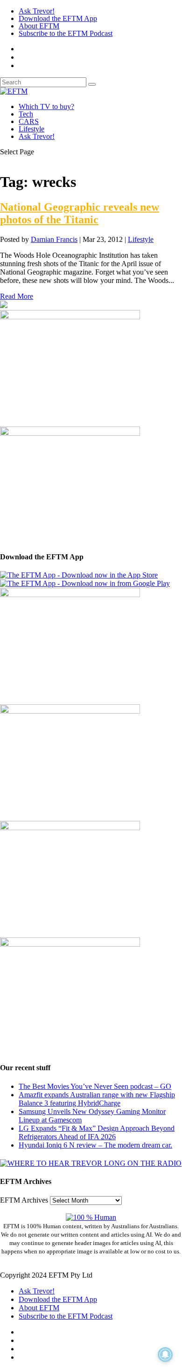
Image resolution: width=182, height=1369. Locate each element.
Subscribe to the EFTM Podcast (65, 33)
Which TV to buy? (46, 106)
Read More (16, 296)
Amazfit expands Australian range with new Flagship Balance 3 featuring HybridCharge (97, 1099)
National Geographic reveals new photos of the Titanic (79, 213)
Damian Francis (54, 239)
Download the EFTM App (58, 18)
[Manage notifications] (165, 1354)
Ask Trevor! (37, 11)
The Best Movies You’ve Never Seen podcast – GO (95, 1086)
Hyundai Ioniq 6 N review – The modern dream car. (95, 1145)
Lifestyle (31, 129)
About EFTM (39, 26)
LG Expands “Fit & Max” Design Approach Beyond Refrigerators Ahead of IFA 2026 (97, 1132)
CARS (29, 121)
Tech (26, 114)
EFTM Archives (24, 1200)
